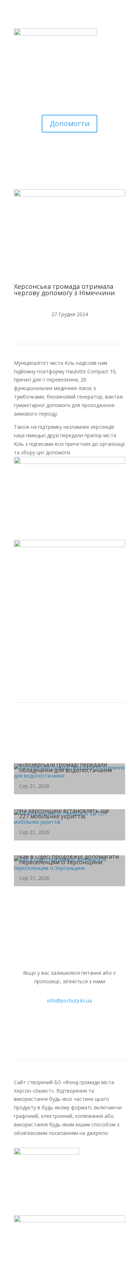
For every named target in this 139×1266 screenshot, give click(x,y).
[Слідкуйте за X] (91, 1029)
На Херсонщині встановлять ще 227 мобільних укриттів (64, 813)
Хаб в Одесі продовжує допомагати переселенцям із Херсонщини (69, 859)
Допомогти (69, 123)
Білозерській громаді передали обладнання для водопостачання (65, 767)
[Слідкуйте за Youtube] (76, 1029)
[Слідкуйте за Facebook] (48, 1029)
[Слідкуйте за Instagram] (62, 1029)
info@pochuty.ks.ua (69, 1000)
